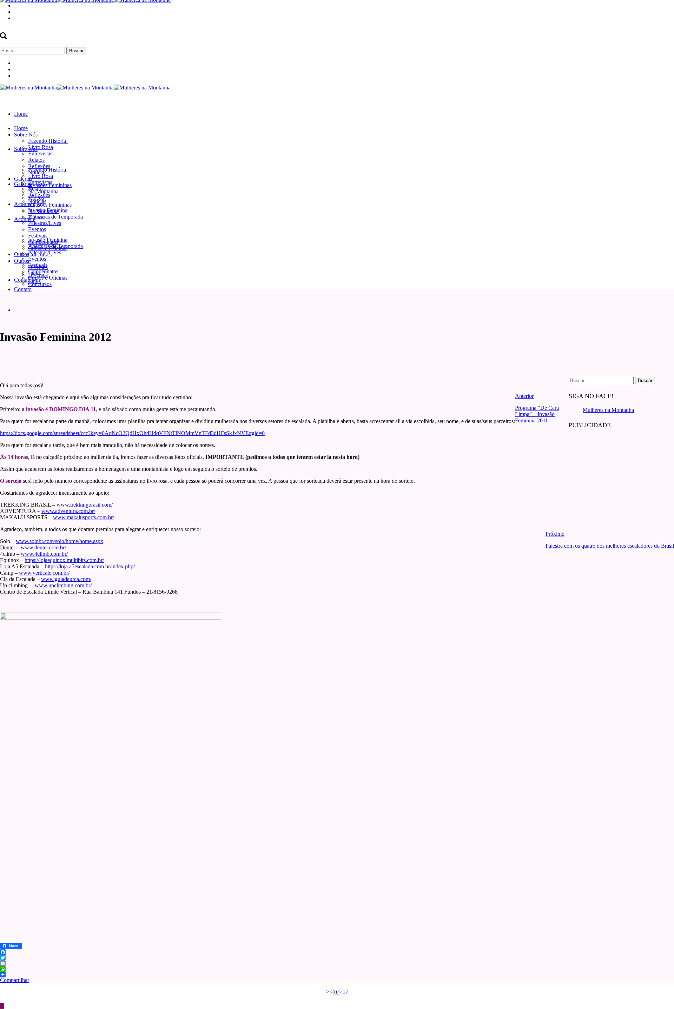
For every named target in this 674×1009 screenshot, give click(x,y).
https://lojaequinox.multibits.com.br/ (64, 560)
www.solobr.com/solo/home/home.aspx (59, 541)
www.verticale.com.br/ (44, 573)
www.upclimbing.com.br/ (63, 585)
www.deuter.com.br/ (43, 547)
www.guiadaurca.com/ (66, 579)
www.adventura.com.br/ (68, 511)
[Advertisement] (621, 480)
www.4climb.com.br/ (44, 554)
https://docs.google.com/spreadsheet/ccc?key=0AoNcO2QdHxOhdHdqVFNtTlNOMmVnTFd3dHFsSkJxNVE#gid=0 (132, 433)
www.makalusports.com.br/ (83, 517)
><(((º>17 (337, 992)
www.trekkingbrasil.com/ (85, 505)
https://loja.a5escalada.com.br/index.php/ (90, 566)
